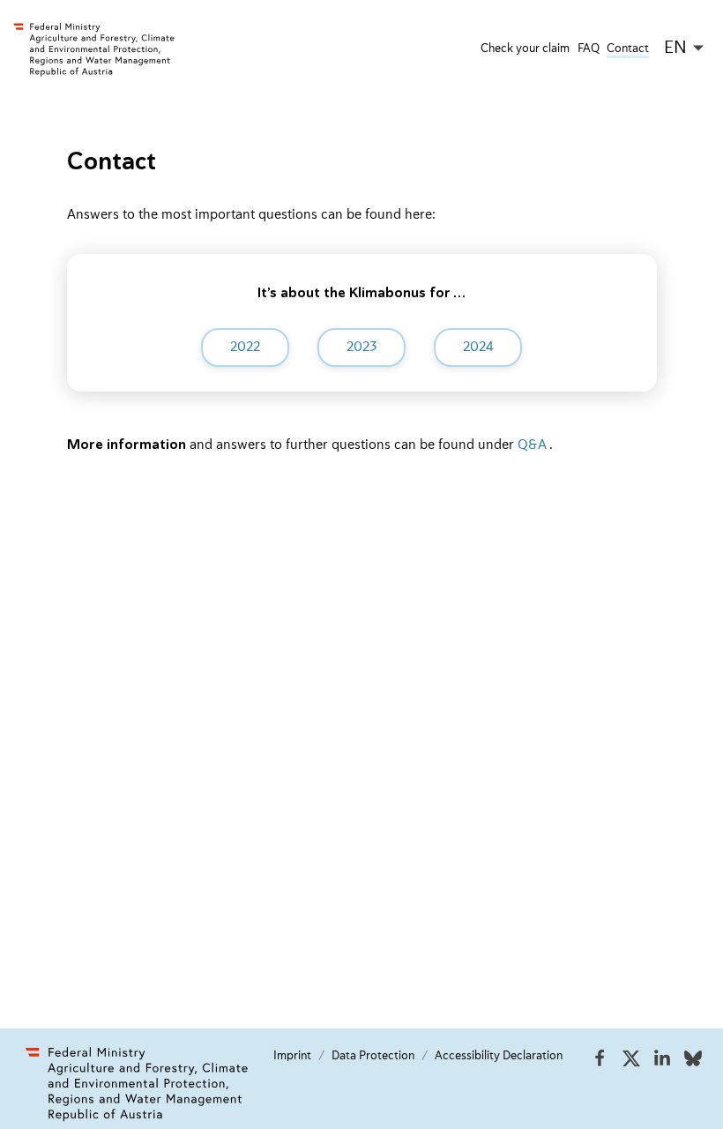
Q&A (532, 445)
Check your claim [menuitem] (525, 48)
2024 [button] (478, 347)
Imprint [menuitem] (292, 1056)
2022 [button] (245, 347)
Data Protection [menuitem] (373, 1056)
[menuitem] (599, 1064)
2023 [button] (362, 347)
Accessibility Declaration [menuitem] (499, 1056)
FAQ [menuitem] (589, 48)
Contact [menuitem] (628, 48)
